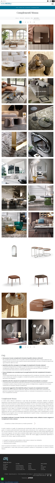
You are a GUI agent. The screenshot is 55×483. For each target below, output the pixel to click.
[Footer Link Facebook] (48, 475)
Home (17, 7)
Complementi (27, 7)
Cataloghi (5, 467)
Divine (41, 38)
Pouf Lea (14, 279)
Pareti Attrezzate (32, 469)
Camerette (43, 467)
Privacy (2, 482)
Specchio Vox (40, 145)
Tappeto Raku (14, 145)
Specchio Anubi (41, 333)
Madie (29, 467)
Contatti (5, 469)
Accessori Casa (21, 7)
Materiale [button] (27, 18)
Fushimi (40, 225)
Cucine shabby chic (20, 469)
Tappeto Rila (41, 118)
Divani (29, 465)
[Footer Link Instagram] (50, 475)
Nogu (14, 38)
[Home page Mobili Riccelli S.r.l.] (6, 4)
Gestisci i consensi (14, 482)
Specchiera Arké (40, 172)
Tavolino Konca (14, 225)
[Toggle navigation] (52, 4)
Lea (41, 279)
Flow (14, 64)
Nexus (41, 64)
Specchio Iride (14, 333)
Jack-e (14, 306)
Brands (4, 468)
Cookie (6, 482)
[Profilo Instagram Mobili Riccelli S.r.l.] (50, 1)
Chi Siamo (5, 464)
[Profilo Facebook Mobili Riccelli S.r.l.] (48, 1)
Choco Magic (40, 306)
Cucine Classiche (20, 467)
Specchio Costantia (14, 172)
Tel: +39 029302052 (47, 474)
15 (34, 22)
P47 (41, 252)
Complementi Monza (35, 7)
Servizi (4, 465)
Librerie (30, 468)
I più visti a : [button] (36, 18)
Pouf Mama (14, 118)
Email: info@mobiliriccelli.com (40, 475)
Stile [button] (32, 18)
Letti (42, 465)
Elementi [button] (22, 18)
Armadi (42, 468)
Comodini (43, 469)
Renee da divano (40, 91)
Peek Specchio (14, 252)
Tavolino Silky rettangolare (14, 91)
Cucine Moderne (19, 465)
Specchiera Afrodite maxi (14, 198)
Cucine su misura (20, 468)
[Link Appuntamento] (53, 1)
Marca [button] (17, 18)
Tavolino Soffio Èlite (41, 198)
